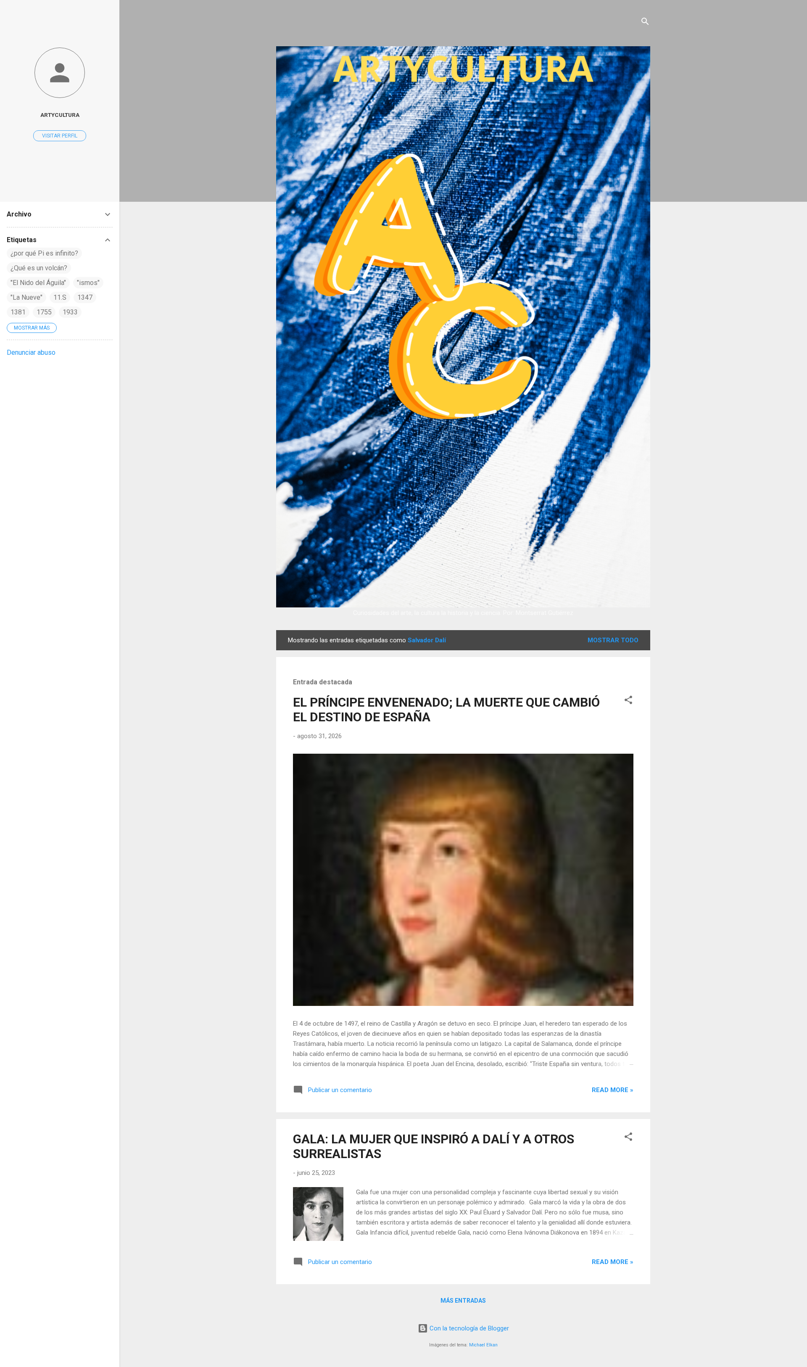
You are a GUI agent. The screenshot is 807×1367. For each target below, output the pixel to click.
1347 (84, 297)
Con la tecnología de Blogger (468, 1328)
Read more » (612, 1090)
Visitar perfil (59, 136)
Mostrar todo (613, 640)
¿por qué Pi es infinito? (44, 253)
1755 (44, 312)
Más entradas (463, 1300)
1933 (70, 312)
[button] (628, 701)
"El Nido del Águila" (38, 283)
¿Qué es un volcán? (39, 268)
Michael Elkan (483, 1345)
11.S (59, 297)
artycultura (59, 114)
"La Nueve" (26, 297)
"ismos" (88, 283)
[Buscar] (645, 23)
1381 (18, 312)
